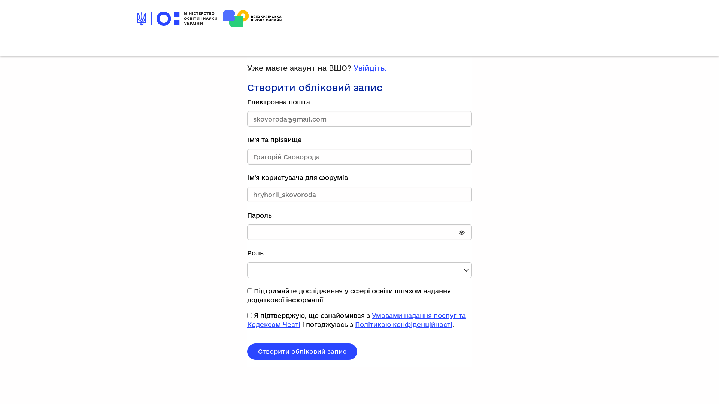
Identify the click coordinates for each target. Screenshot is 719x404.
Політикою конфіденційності (403, 324)
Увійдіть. (370, 68)
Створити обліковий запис (302, 351)
